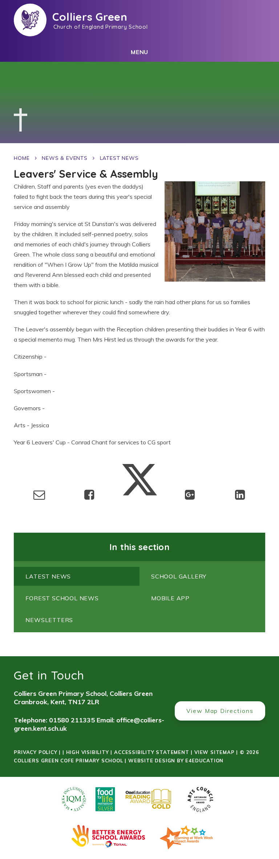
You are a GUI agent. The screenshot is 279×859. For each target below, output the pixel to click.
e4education (204, 760)
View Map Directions (220, 710)
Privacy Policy (35, 752)
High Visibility (87, 752)
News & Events (64, 158)
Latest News (119, 158)
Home (21, 158)
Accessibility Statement (151, 752)
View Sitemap (214, 752)
